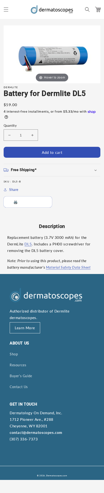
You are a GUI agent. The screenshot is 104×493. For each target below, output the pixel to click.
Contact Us (19, 387)
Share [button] (13, 190)
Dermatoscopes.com (56, 475)
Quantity (10, 125)
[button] (6, 9)
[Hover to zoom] (52, 54)
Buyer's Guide (21, 376)
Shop (14, 354)
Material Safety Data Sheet (68, 267)
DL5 (28, 244)
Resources (18, 365)
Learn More (25, 328)
